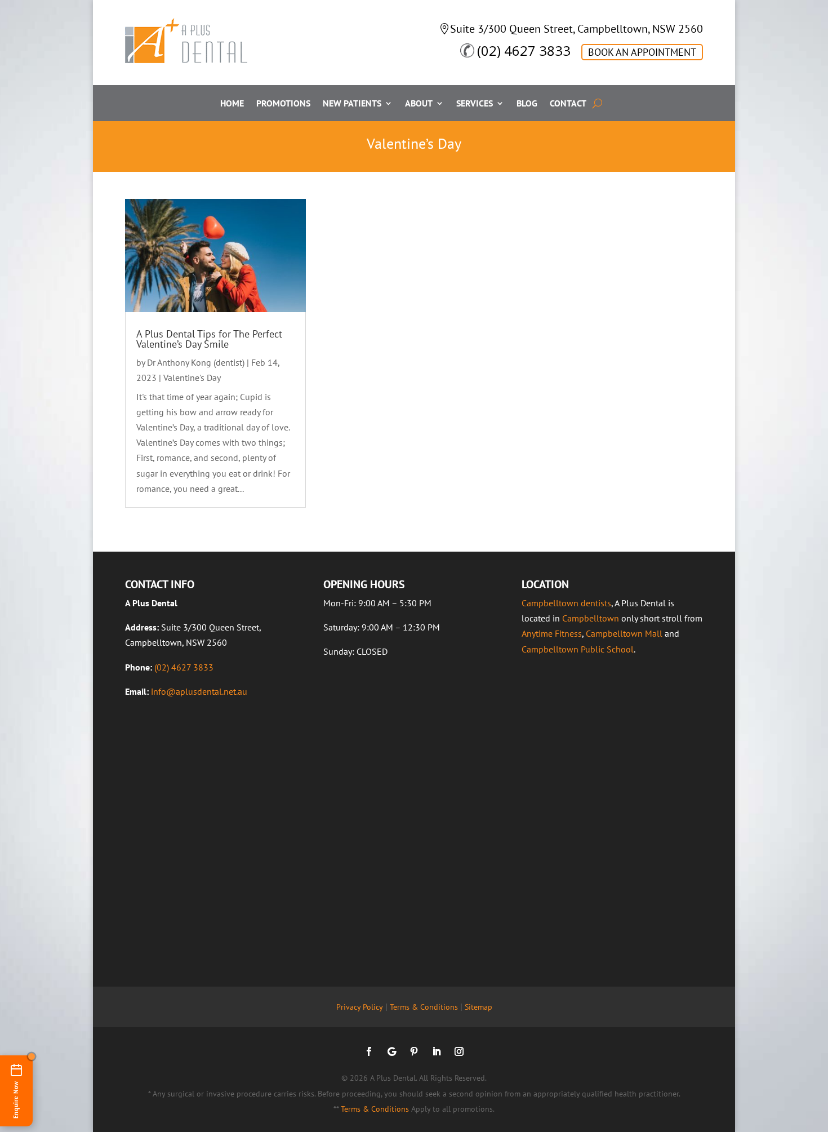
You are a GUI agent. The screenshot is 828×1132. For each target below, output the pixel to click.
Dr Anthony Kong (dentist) (195, 362)
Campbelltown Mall (624, 633)
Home (232, 104)
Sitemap (478, 1007)
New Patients (352, 104)
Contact (568, 104)
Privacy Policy (359, 1007)
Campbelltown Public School (578, 649)
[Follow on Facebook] (369, 1051)
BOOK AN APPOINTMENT (642, 52)
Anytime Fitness (552, 633)
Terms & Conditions (424, 1007)
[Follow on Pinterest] (414, 1051)
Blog (527, 104)
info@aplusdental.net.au (199, 691)
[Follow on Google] (391, 1051)
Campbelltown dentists (566, 603)
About (419, 104)
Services (474, 104)
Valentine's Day (192, 377)
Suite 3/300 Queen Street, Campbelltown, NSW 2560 (576, 28)
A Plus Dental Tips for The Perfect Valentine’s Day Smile (209, 338)
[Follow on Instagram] (459, 1051)
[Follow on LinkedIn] (437, 1051)
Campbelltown (590, 618)
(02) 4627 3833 (524, 50)
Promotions (283, 104)
